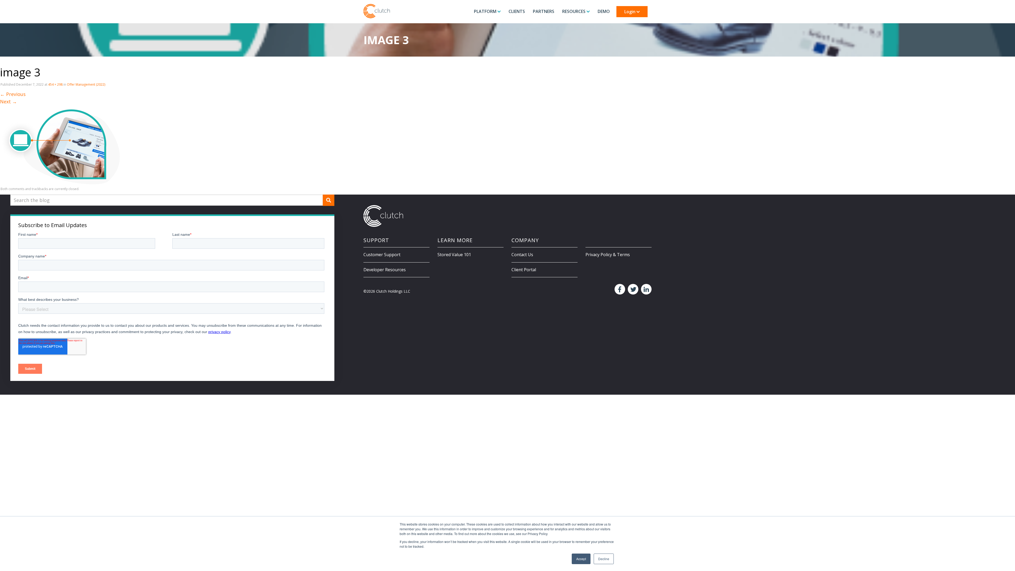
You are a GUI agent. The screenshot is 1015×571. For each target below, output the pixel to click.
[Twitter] (632, 289)
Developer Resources (384, 270)
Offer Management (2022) (86, 84)
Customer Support (381, 254)
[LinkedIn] (646, 289)
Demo (604, 11)
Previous (13, 94)
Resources (574, 11)
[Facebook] (619, 289)
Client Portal (523, 270)
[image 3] (60, 144)
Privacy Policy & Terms (607, 254)
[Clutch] (376, 11)
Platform (485, 11)
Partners (543, 11)
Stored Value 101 (454, 254)
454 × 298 (55, 84)
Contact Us (522, 254)
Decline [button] (603, 558)
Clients (517, 11)
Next (8, 101)
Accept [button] (581, 558)
